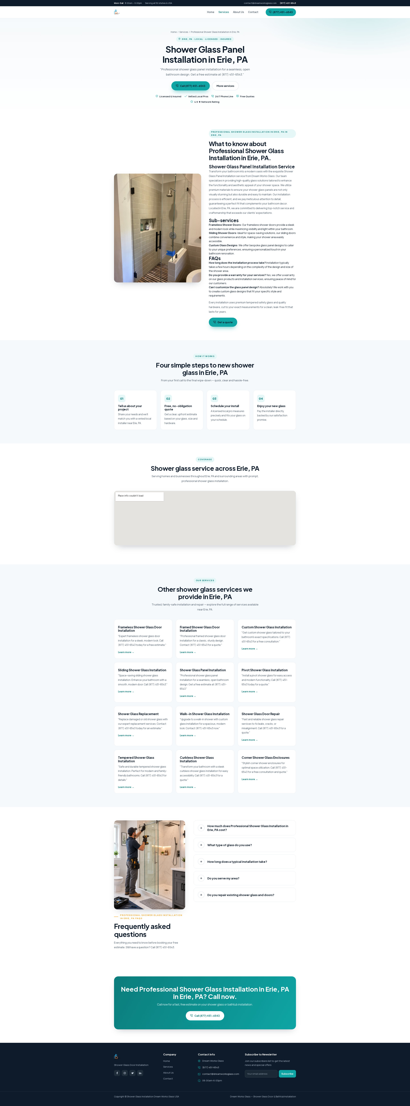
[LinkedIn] (140, 1073)
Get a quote (225, 322)
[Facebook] (117, 1073)
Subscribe (287, 1073)
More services (225, 85)
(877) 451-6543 (283, 12)
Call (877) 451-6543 (192, 85)
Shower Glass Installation (140, 1096)
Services (223, 12)
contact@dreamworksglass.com (260, 3)
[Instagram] (125, 1073)
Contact (253, 12)
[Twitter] (132, 1073)
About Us (238, 12)
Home (210, 12)
